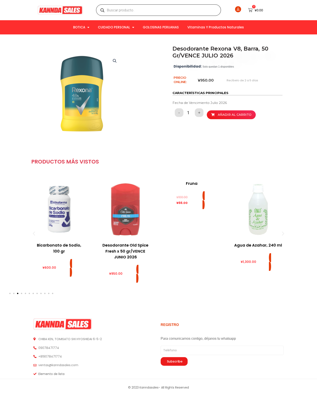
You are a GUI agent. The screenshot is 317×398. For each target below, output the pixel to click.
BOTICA (79, 27)
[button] (115, 61)
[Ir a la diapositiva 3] (17, 293)
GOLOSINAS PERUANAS (161, 27)
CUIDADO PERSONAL (114, 27)
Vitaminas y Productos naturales (215, 27)
